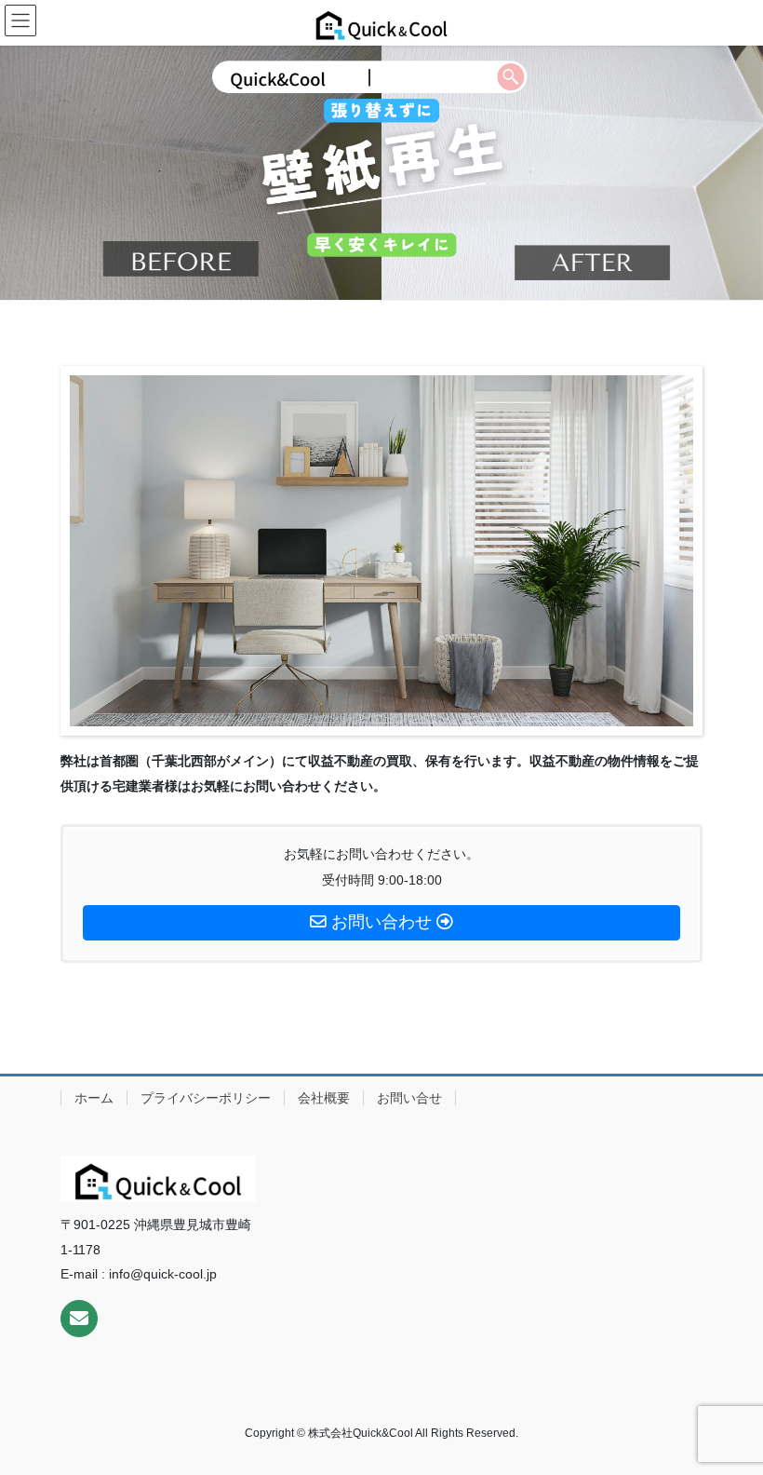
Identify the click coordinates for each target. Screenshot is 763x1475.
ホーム (94, 1097)
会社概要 (324, 1097)
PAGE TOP (728, 1413)
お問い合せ (409, 1097)
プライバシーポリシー (206, 1097)
